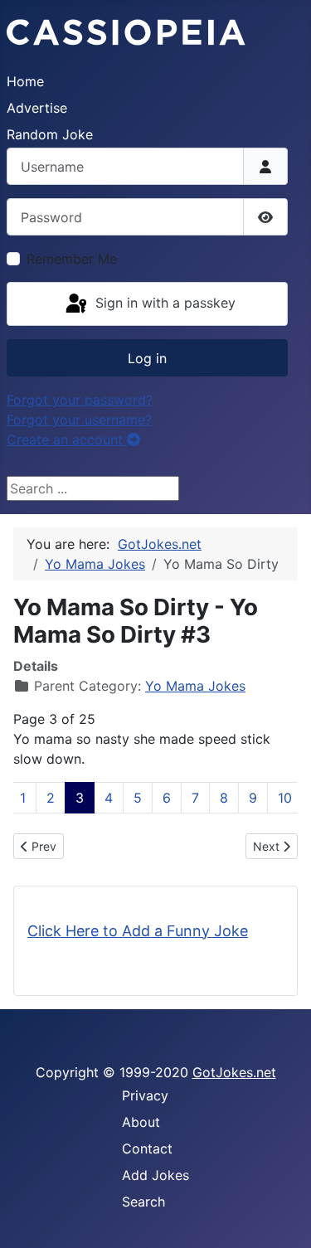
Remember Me (72, 258)
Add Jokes (155, 1175)
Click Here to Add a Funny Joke (137, 931)
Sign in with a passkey (163, 302)
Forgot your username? (79, 419)
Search (143, 1201)
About (141, 1122)
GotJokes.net (234, 1072)
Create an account (67, 439)
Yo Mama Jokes (195, 685)
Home (25, 81)
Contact (147, 1148)
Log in (147, 358)
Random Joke (50, 134)
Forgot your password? (80, 399)
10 (285, 797)
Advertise (37, 108)
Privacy (145, 1095)
